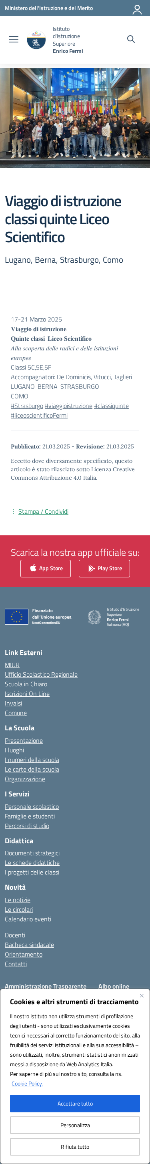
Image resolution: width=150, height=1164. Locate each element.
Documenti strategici (32, 853)
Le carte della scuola (32, 769)
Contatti (16, 964)
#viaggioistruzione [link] (68, 405)
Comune (16, 713)
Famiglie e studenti (30, 816)
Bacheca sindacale (29, 944)
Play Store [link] (109, 567)
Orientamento (23, 954)
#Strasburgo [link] (27, 405)
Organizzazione (25, 779)
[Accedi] (137, 8)
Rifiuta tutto (75, 1146)
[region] (75, 1076)
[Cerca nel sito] (131, 40)
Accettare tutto (75, 1103)
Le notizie (17, 900)
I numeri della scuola (32, 759)
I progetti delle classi (32, 872)
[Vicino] (141, 995)
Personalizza (75, 1125)
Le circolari (19, 909)
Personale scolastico (32, 806)
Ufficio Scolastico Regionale (41, 674)
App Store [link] (50, 567)
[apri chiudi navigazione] (13, 40)
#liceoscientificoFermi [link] (39, 415)
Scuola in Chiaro (26, 684)
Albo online (113, 986)
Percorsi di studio (27, 825)
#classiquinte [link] (111, 405)
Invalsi (13, 703)
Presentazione (24, 740)
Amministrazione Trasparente (45, 986)
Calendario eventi (28, 919)
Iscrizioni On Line (27, 693)
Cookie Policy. (27, 1083)
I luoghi (14, 750)
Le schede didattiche (32, 862)
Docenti (15, 935)
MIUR (12, 664)
